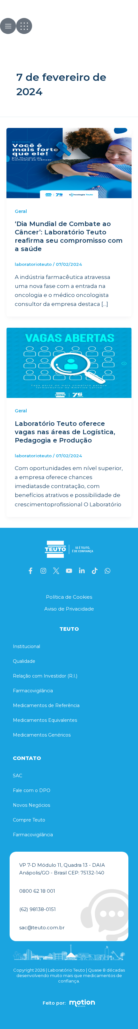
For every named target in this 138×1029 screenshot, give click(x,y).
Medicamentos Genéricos (42, 735)
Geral (21, 211)
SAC (17, 776)
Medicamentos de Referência (46, 705)
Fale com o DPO (31, 790)
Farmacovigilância (33, 691)
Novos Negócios (31, 805)
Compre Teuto (29, 820)
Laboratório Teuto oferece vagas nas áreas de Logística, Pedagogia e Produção (65, 432)
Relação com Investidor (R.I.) (45, 676)
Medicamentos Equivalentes (45, 720)
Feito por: (54, 1003)
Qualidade (24, 661)
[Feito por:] (82, 1003)
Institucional (26, 646)
